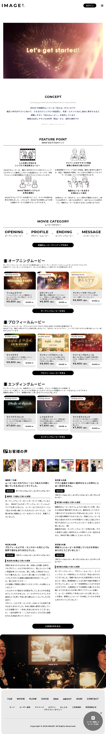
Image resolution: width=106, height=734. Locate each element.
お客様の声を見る (53, 626)
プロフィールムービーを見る (53, 373)
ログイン (90, 5)
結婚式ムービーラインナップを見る (53, 245)
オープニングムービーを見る (53, 311)
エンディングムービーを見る (53, 437)
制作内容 (10, 491)
